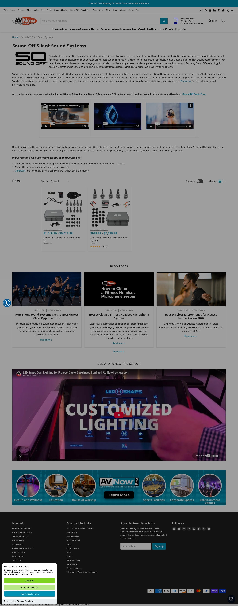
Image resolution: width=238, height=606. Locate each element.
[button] (7, 303)
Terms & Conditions (25, 601)
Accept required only (30, 587)
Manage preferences (30, 594)
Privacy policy (10, 601)
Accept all (29, 581)
